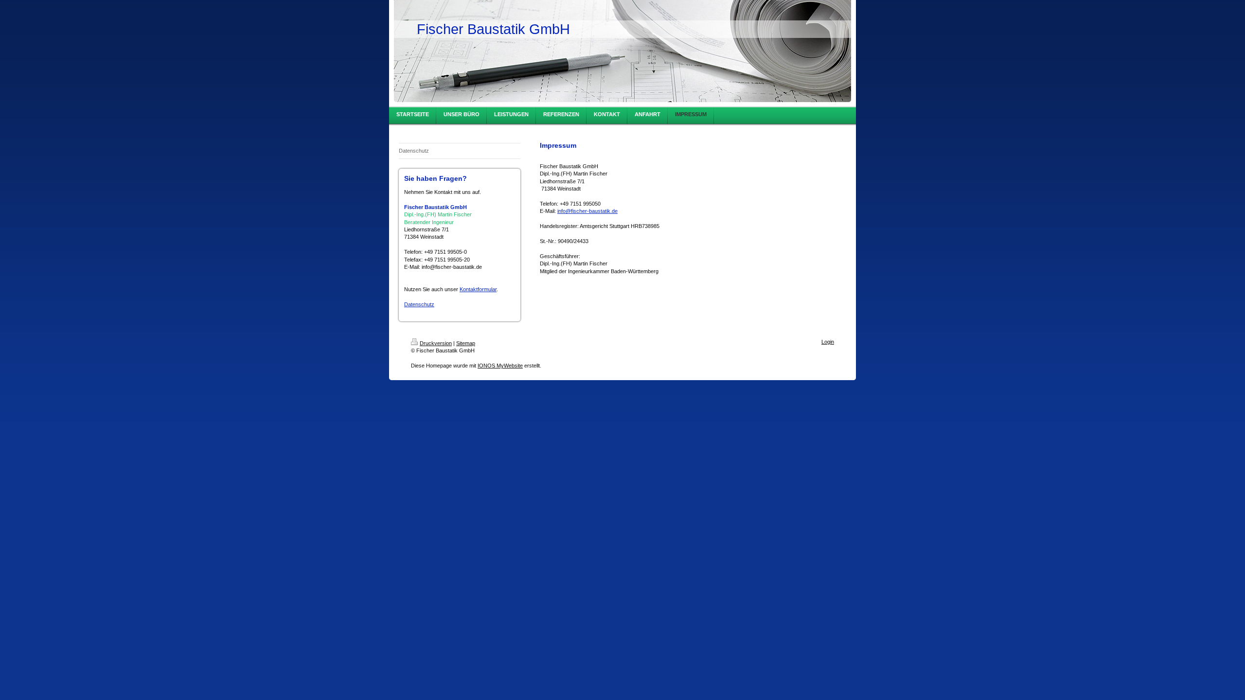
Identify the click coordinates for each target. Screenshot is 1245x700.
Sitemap (465, 343)
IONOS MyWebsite (500, 365)
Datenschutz (419, 304)
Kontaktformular (478, 289)
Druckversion (436, 343)
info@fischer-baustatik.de (587, 211)
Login (827, 342)
